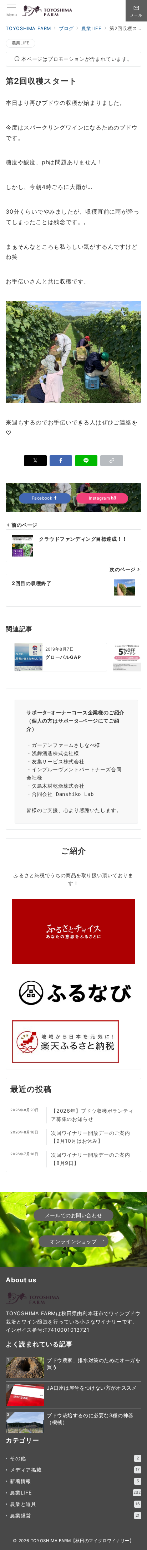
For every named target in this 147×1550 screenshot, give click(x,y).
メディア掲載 (75, 1470)
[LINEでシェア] (86, 460)
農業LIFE (20, 42)
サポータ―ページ (78, 721)
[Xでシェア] (35, 460)
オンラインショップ (73, 1241)
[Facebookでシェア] (61, 460)
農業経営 (75, 1515)
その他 (74, 1458)
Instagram (100, 498)
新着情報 (74, 1481)
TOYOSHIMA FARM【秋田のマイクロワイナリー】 (82, 1540)
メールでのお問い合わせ (73, 1215)
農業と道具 (75, 1504)
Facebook (43, 498)
